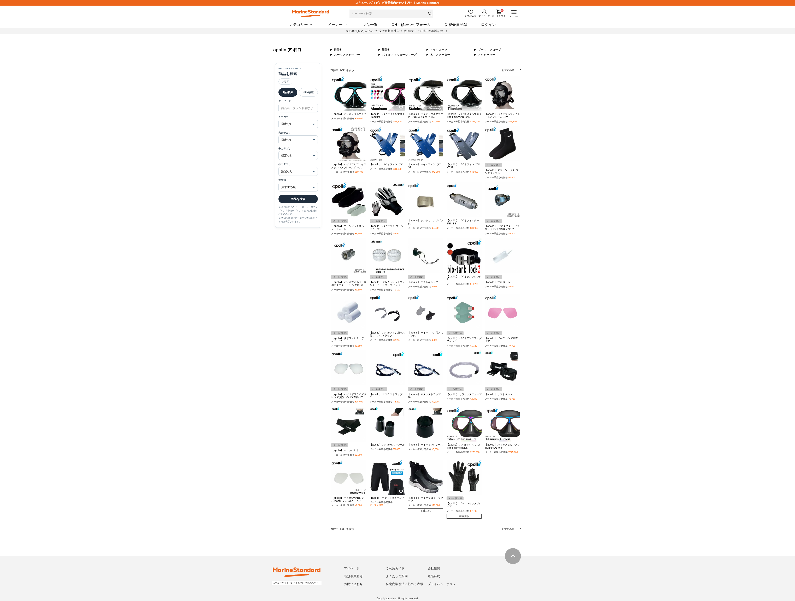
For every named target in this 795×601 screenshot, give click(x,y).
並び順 (282, 180)
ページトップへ (513, 556)
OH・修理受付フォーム (411, 25)
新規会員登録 (456, 25)
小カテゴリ (284, 164)
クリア (285, 81)
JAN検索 (308, 92)
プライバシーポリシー (443, 584)
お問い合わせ (353, 584)
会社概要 (434, 568)
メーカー (283, 116)
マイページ (352, 568)
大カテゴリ (284, 132)
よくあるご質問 (397, 576)
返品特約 (434, 576)
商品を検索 (298, 199)
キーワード (284, 101)
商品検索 (288, 92)
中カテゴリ (284, 148)
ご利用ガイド (395, 568)
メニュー (513, 16)
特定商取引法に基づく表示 (404, 584)
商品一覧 (370, 25)
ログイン (488, 25)
